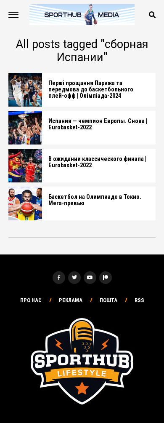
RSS (139, 300)
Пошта (108, 300)
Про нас (31, 300)
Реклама (70, 300)
